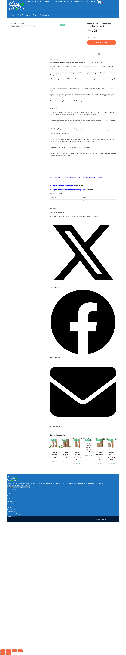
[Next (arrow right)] (8, 653)
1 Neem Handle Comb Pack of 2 (54, 455)
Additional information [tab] (83, 54)
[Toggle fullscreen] (8, 650)
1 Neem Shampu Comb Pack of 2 (66, 455)
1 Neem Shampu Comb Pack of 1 (88, 448)
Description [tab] (70, 54)
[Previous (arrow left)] (2, 653)
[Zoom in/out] (2, 650)
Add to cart (101, 42)
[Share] (14, 650)
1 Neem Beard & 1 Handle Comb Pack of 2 (111, 456)
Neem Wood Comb (54, 450)
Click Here (79, 186)
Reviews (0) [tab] (96, 54)
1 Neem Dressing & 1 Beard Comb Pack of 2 (100, 456)
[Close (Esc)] (20, 650)
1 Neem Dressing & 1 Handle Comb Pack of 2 (77, 456)
